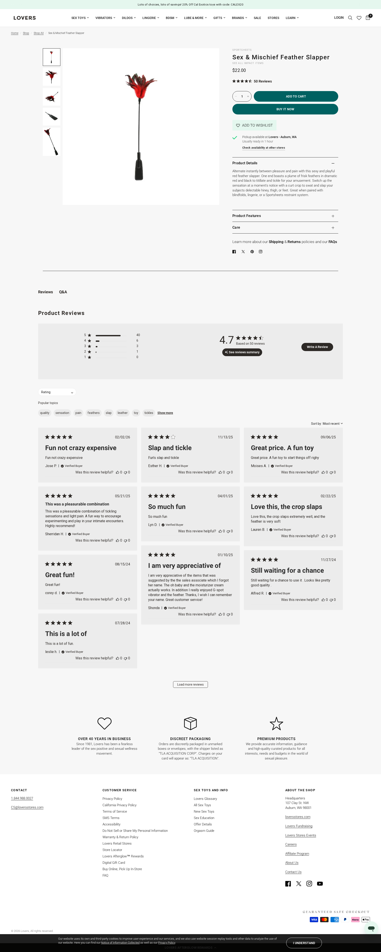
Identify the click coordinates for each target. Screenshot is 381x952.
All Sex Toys (202, 805)
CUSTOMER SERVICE (120, 790)
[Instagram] (311, 883)
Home (14, 33)
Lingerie (149, 18)
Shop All (39, 33)
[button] (254, 125)
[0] (367, 18)
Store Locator (112, 850)
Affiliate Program (297, 854)
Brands (238, 18)
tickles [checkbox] (148, 413)
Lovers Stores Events (300, 835)
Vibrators (103, 18)
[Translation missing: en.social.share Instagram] (261, 251)
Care (236, 227)
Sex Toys (78, 18)
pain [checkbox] (78, 413)
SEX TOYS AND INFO (211, 790)
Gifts (217, 18)
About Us (292, 863)
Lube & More (194, 18)
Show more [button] (165, 413)
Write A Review (317, 347)
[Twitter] (301, 883)
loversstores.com (297, 817)
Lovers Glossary (205, 799)
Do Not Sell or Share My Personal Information (135, 831)
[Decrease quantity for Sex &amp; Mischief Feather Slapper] (236, 96)
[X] (244, 251)
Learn (290, 18)
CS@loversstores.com (27, 807)
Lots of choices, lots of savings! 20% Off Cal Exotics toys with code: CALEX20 (190, 4)
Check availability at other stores (263, 147)
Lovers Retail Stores (117, 843)
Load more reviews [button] (190, 684)
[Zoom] (210, 57)
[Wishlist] (359, 18)
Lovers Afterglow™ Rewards (123, 856)
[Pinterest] (253, 251)
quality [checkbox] (44, 413)
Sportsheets (242, 50)
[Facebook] (235, 251)
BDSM (170, 18)
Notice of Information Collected (120, 942)
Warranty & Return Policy (120, 837)
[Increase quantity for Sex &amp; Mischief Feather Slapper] (248, 96)
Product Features (246, 216)
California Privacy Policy (119, 805)
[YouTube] (322, 883)
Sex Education (204, 818)
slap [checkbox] (109, 413)
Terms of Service (115, 812)
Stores (273, 18)
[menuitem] (80, 17)
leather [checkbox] (123, 413)
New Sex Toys (204, 812)
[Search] (350, 18)
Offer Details (203, 824)
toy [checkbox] (136, 413)
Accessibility (111, 824)
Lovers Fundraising (298, 826)
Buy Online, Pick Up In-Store (122, 869)
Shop (26, 33)
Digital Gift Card (114, 863)
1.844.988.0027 (22, 798)
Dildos (127, 18)
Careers (291, 844)
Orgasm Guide (204, 831)
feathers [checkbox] (94, 413)
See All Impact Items (248, 63)
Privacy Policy (112, 799)
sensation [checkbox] (62, 413)
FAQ (105, 875)
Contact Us (293, 872)
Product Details (245, 163)
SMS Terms (111, 818)
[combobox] (327, 423)
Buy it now (285, 109)
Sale (257, 18)
